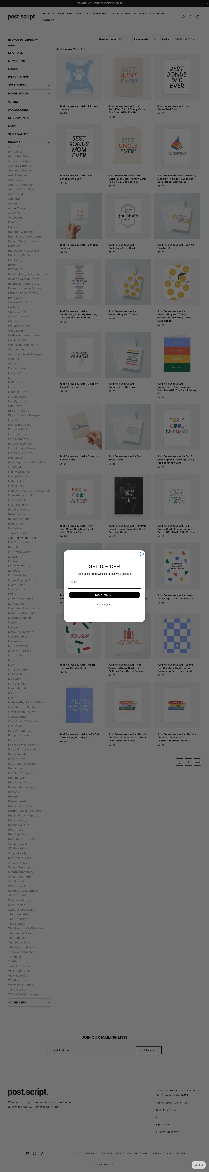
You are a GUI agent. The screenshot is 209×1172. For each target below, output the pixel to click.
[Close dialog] (142, 554)
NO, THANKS (104, 605)
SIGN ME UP (104, 595)
